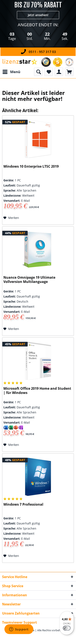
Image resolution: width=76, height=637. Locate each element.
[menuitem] (11, 72)
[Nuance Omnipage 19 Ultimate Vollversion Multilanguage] (38, 250)
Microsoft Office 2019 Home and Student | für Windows (37, 390)
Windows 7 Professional (23, 504)
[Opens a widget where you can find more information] (18, 629)
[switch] (67, 628)
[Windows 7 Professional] (38, 477)
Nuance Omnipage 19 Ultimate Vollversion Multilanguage (29, 279)
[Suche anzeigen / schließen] (38, 72)
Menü (15, 71)
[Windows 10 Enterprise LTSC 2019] (38, 139)
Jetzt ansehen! (38, 15)
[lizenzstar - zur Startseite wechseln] (20, 61)
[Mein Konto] (59, 72)
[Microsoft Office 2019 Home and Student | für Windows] (38, 361)
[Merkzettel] (48, 72)
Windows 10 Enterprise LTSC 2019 (31, 166)
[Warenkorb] (69, 72)
